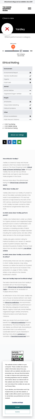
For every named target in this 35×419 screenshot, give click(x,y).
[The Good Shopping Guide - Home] (7, 8)
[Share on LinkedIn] (14, 142)
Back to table (9, 18)
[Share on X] (5, 142)
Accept (17, 407)
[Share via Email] (19, 142)
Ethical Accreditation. (12, 302)
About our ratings (17, 135)
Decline (17, 412)
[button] (29, 8)
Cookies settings (17, 402)
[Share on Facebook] (9, 142)
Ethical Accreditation (18, 323)
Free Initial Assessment (18, 336)
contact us (21, 334)
